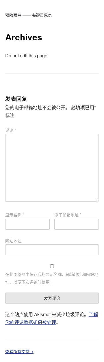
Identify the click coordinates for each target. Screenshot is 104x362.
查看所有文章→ (19, 351)
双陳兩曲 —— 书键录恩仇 (28, 15)
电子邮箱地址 (67, 215)
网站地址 (13, 241)
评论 (10, 130)
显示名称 (14, 215)
